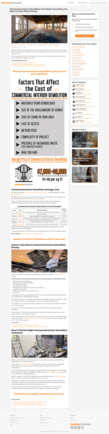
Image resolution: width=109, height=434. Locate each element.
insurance (57, 372)
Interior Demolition (42, 45)
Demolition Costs (14, 422)
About (71, 417)
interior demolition (59, 274)
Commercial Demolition (54, 45)
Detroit (20, 221)
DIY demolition (58, 376)
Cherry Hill (20, 224)
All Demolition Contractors (79, 46)
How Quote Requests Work (17, 417)
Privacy (58, 431)
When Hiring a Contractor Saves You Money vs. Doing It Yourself (29, 401)
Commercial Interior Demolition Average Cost (24, 63)
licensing (49, 372)
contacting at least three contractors (34, 318)
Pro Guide (42, 420)
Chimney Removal (77, 52)
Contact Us (73, 420)
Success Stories (44, 422)
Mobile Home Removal (78, 69)
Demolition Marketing (45, 417)
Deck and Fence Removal (78, 60)
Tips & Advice (82, 3)
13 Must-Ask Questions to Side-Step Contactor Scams (27, 403)
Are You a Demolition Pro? (98, 3)
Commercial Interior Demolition (19, 45)
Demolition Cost (32, 45)
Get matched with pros (85, 36)
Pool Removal (76, 72)
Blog (11, 425)
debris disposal (16, 194)
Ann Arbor (20, 219)
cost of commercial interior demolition (36, 192)
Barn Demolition (76, 49)
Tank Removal (76, 74)
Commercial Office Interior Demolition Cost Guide (25, 325)
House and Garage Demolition (79, 63)
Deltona (20, 216)
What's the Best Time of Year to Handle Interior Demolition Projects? (30, 326)
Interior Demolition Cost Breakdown (31, 233)
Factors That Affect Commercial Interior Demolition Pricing (28, 64)
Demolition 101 (13, 420)
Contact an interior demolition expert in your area (39, 239)
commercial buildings (26, 364)
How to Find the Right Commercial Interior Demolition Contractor (29, 66)
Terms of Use (65, 431)
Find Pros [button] (71, 3)
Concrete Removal (77, 58)
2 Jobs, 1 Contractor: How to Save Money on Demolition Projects (30, 405)
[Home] (11, 3)
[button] (72, 427)
